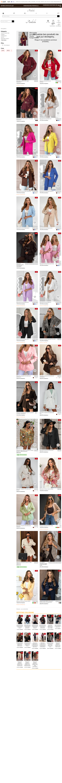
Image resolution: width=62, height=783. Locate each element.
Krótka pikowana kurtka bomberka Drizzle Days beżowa (35, 626)
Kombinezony (4, 35)
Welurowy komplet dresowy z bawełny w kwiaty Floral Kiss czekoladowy (42, 645)
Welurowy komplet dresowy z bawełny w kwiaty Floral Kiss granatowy (35, 645)
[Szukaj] (58, 16)
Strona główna (3, 28)
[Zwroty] (4, 1)
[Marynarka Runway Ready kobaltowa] (50, 175)
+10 (60, 82)
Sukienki (2, 34)
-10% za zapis (35, 1)
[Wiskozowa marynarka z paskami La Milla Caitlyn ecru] (27, 546)
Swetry (2, 37)
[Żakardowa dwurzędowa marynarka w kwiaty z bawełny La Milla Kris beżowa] (27, 434)
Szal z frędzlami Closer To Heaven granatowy (57, 626)
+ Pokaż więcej (3, 40)
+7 (60, 120)
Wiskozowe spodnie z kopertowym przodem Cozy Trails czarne (57, 645)
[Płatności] (11, 1)
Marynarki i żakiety (5, 38)
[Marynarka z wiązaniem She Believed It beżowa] (27, 472)
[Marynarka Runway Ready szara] (50, 102)
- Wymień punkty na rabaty (23, 1)
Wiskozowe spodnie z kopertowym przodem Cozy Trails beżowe (19, 663)
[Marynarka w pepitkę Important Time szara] (50, 323)
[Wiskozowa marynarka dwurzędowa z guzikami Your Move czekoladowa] (27, 396)
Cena (2, 48)
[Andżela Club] (25, 13)
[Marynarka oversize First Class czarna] (50, 434)
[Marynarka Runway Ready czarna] (27, 323)
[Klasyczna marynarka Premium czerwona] (50, 64)
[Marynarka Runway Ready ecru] (50, 286)
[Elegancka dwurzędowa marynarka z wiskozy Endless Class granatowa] (50, 585)
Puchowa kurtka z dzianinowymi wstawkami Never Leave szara (50, 645)
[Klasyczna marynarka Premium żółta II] (27, 585)
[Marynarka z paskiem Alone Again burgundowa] (27, 64)
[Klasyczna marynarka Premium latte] (50, 509)
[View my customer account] (36, 13)
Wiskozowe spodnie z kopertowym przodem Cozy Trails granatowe (27, 663)
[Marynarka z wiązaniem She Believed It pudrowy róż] (27, 359)
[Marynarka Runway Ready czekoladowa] (27, 175)
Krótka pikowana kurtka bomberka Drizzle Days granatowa (27, 626)
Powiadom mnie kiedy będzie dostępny (55, 562)
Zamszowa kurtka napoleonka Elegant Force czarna (27, 644)
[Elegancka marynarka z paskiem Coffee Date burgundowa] (27, 102)
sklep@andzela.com (57, 1)
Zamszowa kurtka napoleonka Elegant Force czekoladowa (19, 644)
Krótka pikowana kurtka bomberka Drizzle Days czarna (20, 626)
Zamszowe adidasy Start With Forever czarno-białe (50, 626)
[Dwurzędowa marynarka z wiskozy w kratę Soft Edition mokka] (50, 546)
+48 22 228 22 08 (45, 1)
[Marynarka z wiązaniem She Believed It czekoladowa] (50, 359)
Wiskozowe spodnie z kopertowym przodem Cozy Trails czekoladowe (35, 664)
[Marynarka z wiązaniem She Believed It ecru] (50, 396)
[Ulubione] (47, 13)
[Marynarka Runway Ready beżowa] (50, 211)
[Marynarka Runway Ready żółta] (50, 139)
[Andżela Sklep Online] (31, 21)
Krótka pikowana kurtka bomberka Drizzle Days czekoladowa (42, 626)
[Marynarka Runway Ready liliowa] (27, 286)
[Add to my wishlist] (35, 76)
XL (60, 81)
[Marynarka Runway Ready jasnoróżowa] (50, 247)
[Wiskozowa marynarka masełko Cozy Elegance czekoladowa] (27, 247)
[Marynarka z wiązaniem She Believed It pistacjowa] (27, 509)
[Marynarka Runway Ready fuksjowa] (27, 139)
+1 (37, 377)
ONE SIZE (36, 81)
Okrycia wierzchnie (5, 33)
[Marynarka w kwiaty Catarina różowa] (50, 472)
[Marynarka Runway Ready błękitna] (27, 211)
